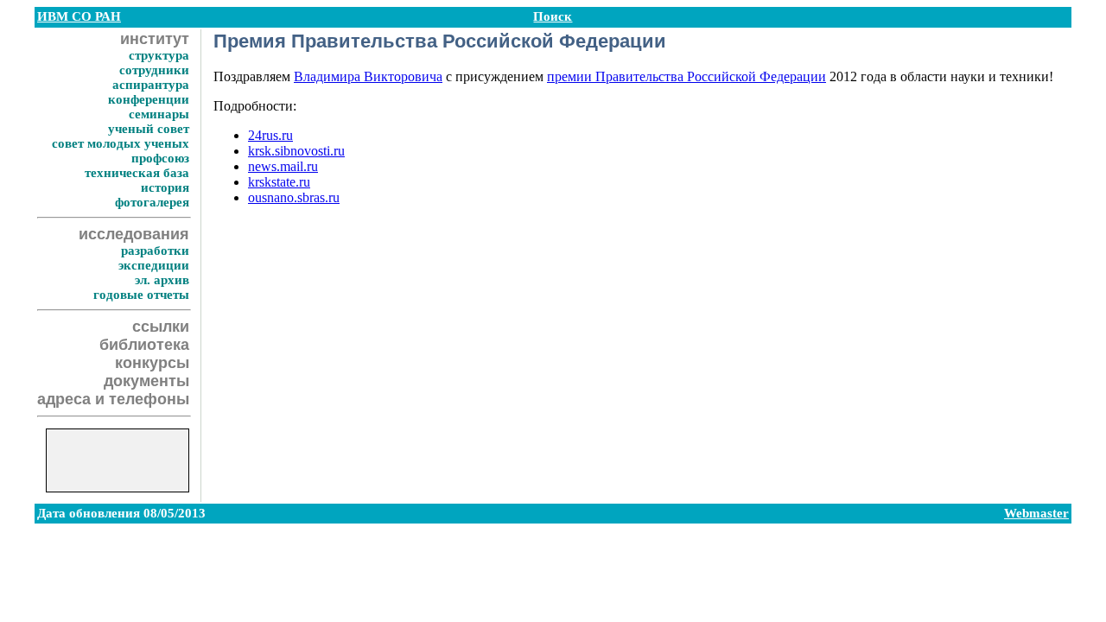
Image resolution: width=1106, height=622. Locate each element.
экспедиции (153, 265)
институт (154, 39)
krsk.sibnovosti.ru (296, 150)
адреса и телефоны (113, 399)
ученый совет (148, 129)
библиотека (144, 344)
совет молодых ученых (120, 143)
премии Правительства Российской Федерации (686, 76)
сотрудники (154, 70)
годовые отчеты (141, 294)
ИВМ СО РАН (79, 16)
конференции (148, 99)
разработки (155, 250)
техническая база (137, 173)
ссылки (160, 326)
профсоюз (160, 158)
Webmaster (1036, 513)
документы (146, 381)
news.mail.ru (283, 166)
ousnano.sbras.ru (294, 197)
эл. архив (162, 280)
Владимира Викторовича (368, 76)
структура (159, 55)
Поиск (552, 16)
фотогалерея (152, 202)
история (165, 187)
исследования (134, 234)
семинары (159, 114)
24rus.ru (270, 135)
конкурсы (152, 362)
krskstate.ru (279, 182)
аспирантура (150, 85)
